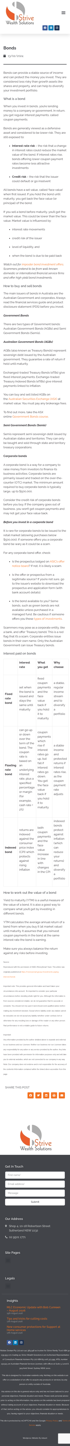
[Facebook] (45, 27)
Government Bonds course (30, 416)
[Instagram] (56, 27)
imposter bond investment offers (42, 264)
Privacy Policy (52, 1421)
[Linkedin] (51, 27)
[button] (63, 13)
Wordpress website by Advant (35, 1438)
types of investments (48, 618)
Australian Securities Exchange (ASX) (32, 399)
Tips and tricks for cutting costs (27, 1318)
